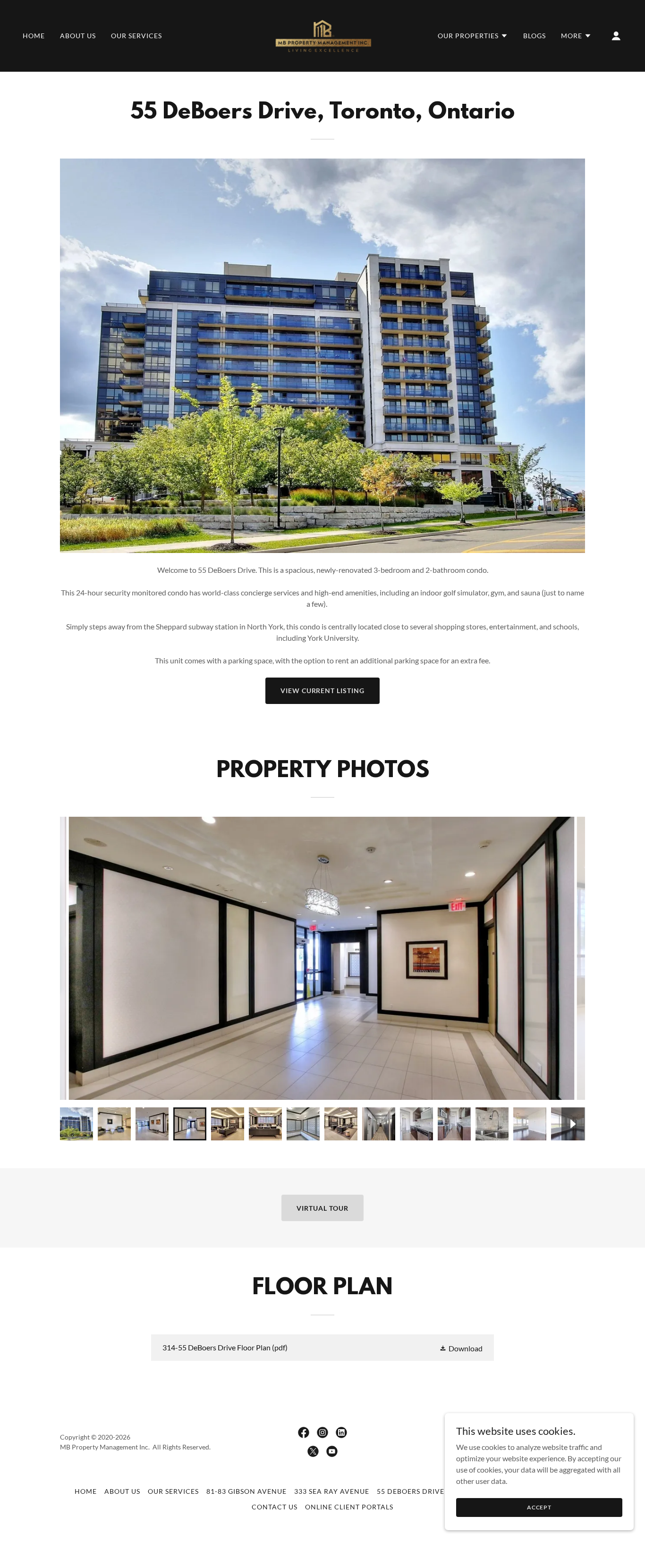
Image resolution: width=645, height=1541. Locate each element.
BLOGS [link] (534, 36)
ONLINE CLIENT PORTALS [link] (349, 1507)
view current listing (322, 691)
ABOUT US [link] (78, 36)
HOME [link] (34, 36)
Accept (539, 1507)
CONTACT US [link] (274, 1507)
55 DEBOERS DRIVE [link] (410, 1491)
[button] (473, 36)
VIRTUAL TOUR (322, 1208)
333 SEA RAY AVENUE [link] (331, 1491)
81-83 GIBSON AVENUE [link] (246, 1491)
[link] (322, 34)
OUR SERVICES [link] (136, 36)
